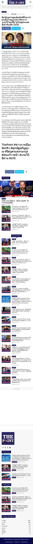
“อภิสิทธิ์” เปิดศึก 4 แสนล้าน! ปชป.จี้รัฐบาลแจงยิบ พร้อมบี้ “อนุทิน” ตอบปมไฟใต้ (20, 225)
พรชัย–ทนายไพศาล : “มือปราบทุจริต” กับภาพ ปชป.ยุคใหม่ (15, 202)
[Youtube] (10, 447)
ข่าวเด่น (3, 198)
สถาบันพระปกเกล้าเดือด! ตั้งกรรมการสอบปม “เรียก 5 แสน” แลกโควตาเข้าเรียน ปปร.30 (20, 208)
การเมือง (8, 6)
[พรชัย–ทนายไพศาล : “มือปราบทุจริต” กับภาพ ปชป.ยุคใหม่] (16, 189)
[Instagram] (5, 447)
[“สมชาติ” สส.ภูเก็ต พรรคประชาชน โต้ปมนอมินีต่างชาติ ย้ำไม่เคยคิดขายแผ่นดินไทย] (6, 328)
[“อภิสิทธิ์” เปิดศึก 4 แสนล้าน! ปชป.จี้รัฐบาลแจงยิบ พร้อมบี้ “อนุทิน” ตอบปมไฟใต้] (6, 227)
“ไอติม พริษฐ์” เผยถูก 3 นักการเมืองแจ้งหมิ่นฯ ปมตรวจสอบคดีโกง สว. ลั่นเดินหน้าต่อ (21, 380)
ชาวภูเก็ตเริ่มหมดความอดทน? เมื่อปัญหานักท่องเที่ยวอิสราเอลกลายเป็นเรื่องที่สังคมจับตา (21, 339)
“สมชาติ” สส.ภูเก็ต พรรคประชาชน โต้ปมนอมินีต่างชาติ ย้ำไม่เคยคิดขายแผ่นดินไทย (21, 329)
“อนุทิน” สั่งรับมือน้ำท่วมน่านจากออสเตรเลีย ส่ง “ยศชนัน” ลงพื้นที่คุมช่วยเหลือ (21, 371)
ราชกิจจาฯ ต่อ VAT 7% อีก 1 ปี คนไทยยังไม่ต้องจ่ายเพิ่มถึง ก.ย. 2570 (21, 319)
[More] (23, 28)
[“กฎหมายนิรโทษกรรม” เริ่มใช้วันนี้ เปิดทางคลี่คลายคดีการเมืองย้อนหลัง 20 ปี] (6, 310)
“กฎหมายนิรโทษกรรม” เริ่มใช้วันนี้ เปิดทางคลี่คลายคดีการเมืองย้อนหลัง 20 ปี (21, 311)
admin (3, 204)
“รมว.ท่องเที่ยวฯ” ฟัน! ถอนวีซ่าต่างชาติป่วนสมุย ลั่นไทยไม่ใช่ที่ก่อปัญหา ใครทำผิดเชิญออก (21, 280)
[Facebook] (3, 447)
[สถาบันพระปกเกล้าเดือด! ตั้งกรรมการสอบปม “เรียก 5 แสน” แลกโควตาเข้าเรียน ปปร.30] (6, 209)
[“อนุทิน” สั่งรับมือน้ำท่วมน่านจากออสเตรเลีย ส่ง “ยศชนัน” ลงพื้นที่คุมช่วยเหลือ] (6, 370)
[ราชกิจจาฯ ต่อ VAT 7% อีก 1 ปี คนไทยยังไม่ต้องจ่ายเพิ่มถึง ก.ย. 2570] (6, 320)
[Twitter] (7, 447)
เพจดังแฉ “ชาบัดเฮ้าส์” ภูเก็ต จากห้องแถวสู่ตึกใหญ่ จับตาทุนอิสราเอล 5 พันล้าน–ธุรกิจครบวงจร (21, 217)
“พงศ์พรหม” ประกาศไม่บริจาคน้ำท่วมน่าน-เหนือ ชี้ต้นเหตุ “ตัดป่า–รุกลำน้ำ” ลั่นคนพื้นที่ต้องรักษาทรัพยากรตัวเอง (21, 349)
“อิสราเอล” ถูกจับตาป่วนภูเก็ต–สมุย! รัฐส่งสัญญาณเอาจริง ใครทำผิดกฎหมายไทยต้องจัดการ (21, 290)
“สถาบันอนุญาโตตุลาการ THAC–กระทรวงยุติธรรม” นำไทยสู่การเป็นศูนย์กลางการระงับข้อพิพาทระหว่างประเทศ (21, 361)
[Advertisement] (16, 407)
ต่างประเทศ (14, 296)
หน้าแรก (3, 6)
